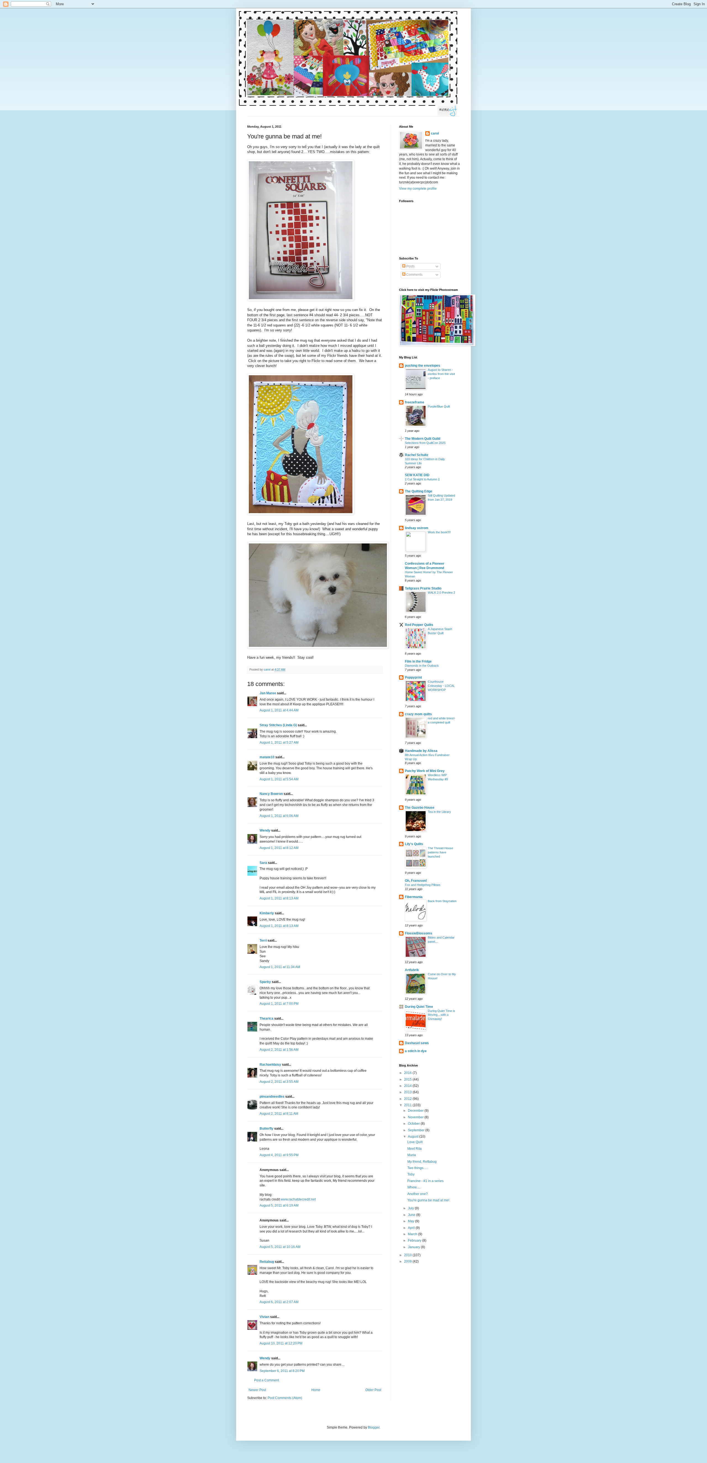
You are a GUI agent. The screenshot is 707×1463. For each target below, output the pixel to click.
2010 (408, 1255)
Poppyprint (413, 677)
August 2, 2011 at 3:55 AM (279, 1082)
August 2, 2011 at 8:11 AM (279, 1114)
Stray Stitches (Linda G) (278, 725)
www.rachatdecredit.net (298, 1199)
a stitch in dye (416, 1051)
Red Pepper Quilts (419, 625)
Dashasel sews (417, 1043)
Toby (411, 1174)
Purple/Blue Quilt (439, 406)
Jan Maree (268, 693)
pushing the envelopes (422, 366)
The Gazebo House (419, 808)
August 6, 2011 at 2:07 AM (279, 1302)
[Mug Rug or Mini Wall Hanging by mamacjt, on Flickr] (300, 513)
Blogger (373, 1427)
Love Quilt (415, 1142)
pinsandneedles (272, 1096)
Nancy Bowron (271, 794)
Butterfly (266, 1128)
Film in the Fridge (418, 661)
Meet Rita (414, 1149)
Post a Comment (266, 1380)
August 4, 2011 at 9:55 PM (279, 1155)
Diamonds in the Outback (422, 665)
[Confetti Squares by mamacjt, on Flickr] (300, 300)
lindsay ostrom (416, 528)
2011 (408, 1105)
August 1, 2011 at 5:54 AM (279, 779)
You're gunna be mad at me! (428, 1200)
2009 (408, 1261)
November (416, 1117)
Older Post (373, 1390)
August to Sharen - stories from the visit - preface (441, 374)
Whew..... (414, 1187)
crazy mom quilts (418, 714)
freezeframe (414, 402)
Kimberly (267, 913)
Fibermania (414, 897)
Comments (414, 275)
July (411, 1208)
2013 (408, 1092)
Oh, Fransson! (416, 881)
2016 (408, 1073)
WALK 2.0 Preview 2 (441, 592)
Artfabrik (412, 970)
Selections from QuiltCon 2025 (425, 442)
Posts (410, 266)
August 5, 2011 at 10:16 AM (280, 1247)
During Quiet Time (419, 1007)
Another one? (417, 1194)
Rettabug (267, 1262)
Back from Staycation (442, 901)
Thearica (266, 1018)
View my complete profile (418, 189)
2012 (408, 1099)
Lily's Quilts (414, 844)
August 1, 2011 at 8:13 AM (279, 898)
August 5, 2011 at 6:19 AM (279, 1205)
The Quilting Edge (418, 491)
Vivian (264, 1317)
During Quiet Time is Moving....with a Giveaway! (441, 1015)
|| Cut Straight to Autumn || (422, 479)
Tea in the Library (439, 811)
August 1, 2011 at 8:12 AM (279, 848)
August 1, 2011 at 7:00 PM (279, 1004)
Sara (263, 863)
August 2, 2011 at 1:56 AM (279, 1050)
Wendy (265, 830)
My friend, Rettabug (422, 1162)
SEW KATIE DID (417, 475)
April (412, 1228)
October (414, 1124)
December (416, 1111)
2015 (408, 1079)
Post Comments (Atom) (285, 1398)
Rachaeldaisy (270, 1065)
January (414, 1247)
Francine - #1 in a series (425, 1181)
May (411, 1221)
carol (435, 133)
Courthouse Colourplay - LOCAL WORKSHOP (441, 686)
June (412, 1215)
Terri (263, 940)
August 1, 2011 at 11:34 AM (280, 967)
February (415, 1240)
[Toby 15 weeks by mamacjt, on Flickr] (318, 647)
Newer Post (257, 1390)
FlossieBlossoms (418, 933)
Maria (411, 1155)
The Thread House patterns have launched (440, 852)
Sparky (265, 982)
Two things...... (417, 1168)
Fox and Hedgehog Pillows (422, 884)
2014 (408, 1086)
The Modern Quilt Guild (422, 439)
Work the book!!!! (439, 532)
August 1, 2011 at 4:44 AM (279, 710)
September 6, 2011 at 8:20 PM (282, 1371)
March (413, 1234)
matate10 (267, 757)
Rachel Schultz (416, 455)
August (413, 1136)
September (416, 1130)
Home (315, 1390)
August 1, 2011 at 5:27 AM (279, 742)
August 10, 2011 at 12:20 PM (281, 1343)
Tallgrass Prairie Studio (423, 588)
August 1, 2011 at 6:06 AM (279, 816)
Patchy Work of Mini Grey (425, 771)
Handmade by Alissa (421, 751)
